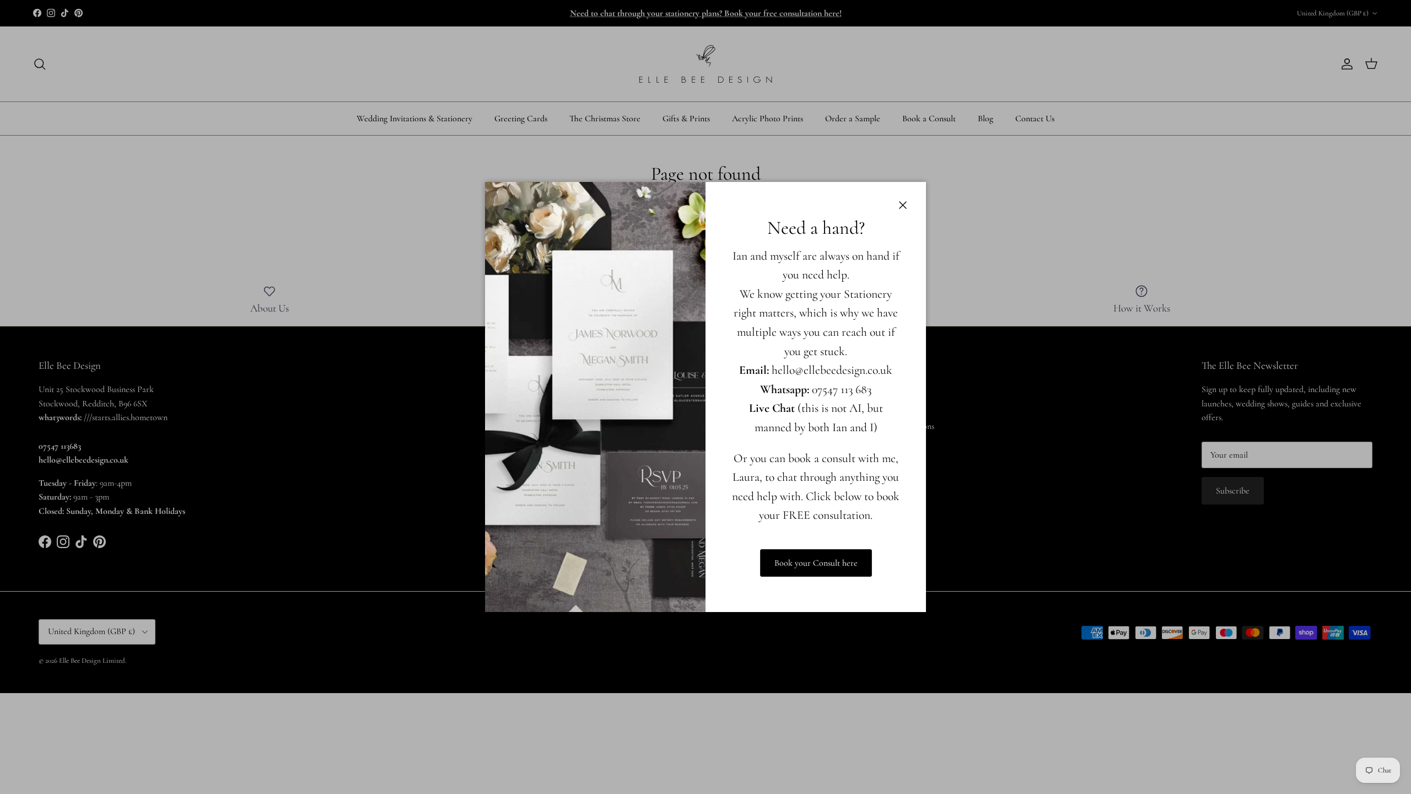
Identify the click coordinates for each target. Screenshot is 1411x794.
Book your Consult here (816, 562)
